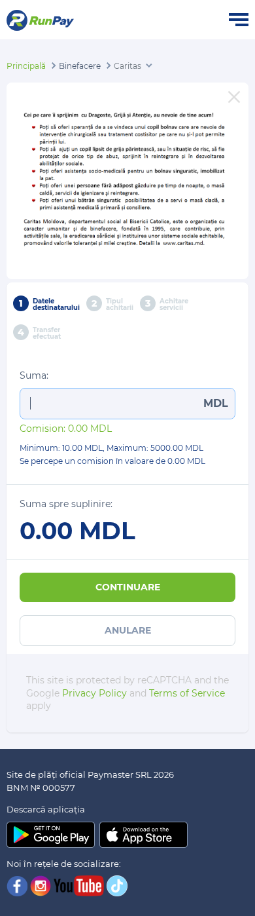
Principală (26, 66)
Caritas (127, 66)
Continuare (127, 587)
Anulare (128, 630)
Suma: (34, 375)
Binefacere (80, 66)
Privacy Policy (94, 693)
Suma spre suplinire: (66, 504)
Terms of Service (187, 693)
